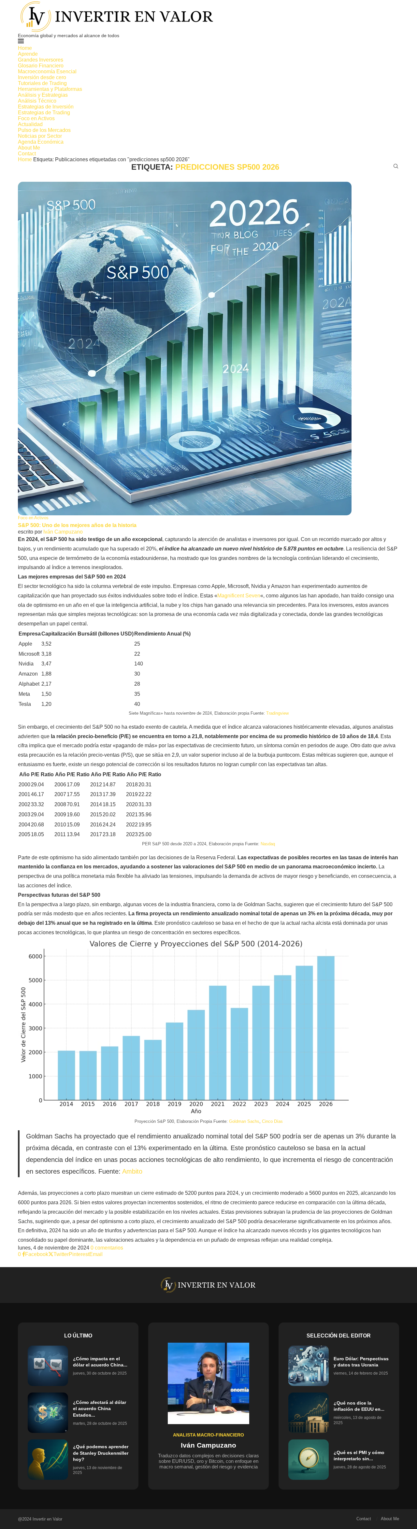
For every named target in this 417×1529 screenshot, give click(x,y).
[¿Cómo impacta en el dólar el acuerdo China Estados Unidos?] (48, 1366)
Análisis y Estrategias (43, 95)
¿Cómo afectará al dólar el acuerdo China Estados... (99, 1409)
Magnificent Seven (238, 595)
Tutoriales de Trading (42, 83)
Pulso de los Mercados (44, 130)
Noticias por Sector (40, 136)
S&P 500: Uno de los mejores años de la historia (77, 525)
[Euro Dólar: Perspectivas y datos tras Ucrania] (308, 1366)
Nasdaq (268, 843)
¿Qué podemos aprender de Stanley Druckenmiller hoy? (100, 1453)
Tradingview (277, 713)
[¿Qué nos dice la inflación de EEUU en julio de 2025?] (308, 1413)
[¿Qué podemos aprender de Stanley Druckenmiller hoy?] (48, 1459)
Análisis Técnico (37, 101)
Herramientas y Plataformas (50, 89)
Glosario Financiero (41, 65)
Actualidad (30, 124)
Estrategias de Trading (44, 112)
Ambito (132, 1171)
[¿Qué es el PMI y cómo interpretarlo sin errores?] (308, 1459)
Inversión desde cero (42, 77)
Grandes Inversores (40, 60)
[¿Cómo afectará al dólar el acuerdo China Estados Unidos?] (48, 1413)
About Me (29, 147)
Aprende (28, 54)
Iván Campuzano (63, 532)
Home (25, 48)
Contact (27, 153)
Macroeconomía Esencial (47, 71)
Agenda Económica (41, 142)
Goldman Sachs (244, 1121)
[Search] (396, 166)
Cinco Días (272, 1121)
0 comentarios (107, 1247)
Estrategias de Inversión (46, 106)
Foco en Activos (36, 118)
